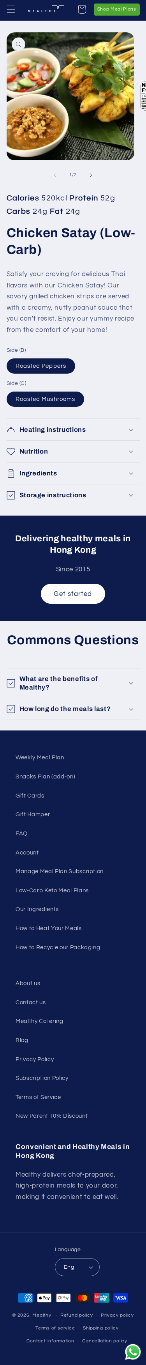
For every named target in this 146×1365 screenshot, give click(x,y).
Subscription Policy (42, 1078)
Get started (73, 593)
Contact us (31, 1002)
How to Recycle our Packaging (58, 947)
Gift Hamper (33, 814)
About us (28, 983)
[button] (10, 9)
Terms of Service (38, 1097)
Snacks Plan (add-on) (45, 776)
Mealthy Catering (39, 1021)
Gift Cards (30, 795)
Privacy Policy (35, 1059)
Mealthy (41, 1315)
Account (27, 852)
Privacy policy (117, 1315)
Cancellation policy (104, 1341)
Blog (22, 1040)
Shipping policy (101, 1328)
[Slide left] (54, 175)
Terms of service (55, 1328)
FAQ (22, 833)
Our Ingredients (37, 909)
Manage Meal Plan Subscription (60, 871)
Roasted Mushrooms (46, 399)
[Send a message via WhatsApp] (133, 1352)
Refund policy (76, 1315)
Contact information (50, 1341)
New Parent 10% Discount (52, 1116)
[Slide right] (91, 175)
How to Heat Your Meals (49, 928)
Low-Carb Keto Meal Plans (52, 890)
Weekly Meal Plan (40, 757)
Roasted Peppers (41, 366)
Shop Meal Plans (118, 9)
